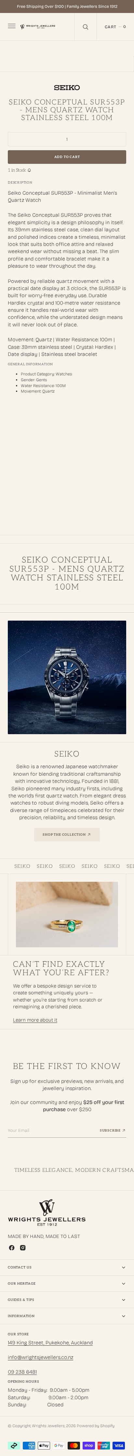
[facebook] (12, 1248)
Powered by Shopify (95, 1425)
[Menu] (11, 27)
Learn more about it (35, 1020)
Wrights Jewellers (48, 1425)
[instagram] (23, 1248)
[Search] (85, 27)
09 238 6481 (22, 1372)
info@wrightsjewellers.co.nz (40, 1357)
